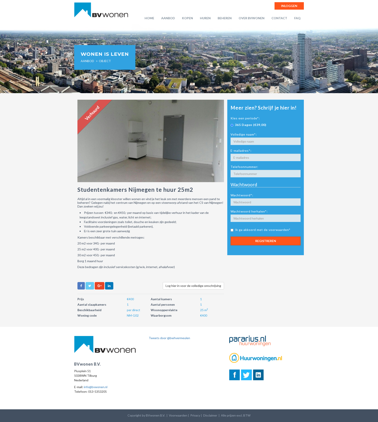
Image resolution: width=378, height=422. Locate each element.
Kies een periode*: (245, 118)
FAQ (297, 18)
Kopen (187, 18)
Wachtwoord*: (242, 195)
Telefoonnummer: (244, 167)
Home (149, 18)
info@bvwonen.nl (95, 387)
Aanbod (168, 18)
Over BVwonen (251, 18)
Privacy (195, 415)
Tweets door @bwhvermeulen (169, 338)
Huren (205, 18)
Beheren (225, 18)
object (105, 61)
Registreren (265, 241)
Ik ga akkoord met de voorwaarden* (262, 230)
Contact (279, 18)
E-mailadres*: (241, 150)
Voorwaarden (178, 415)
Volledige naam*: (244, 134)
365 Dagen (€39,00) (250, 125)
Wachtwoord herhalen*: (249, 211)
